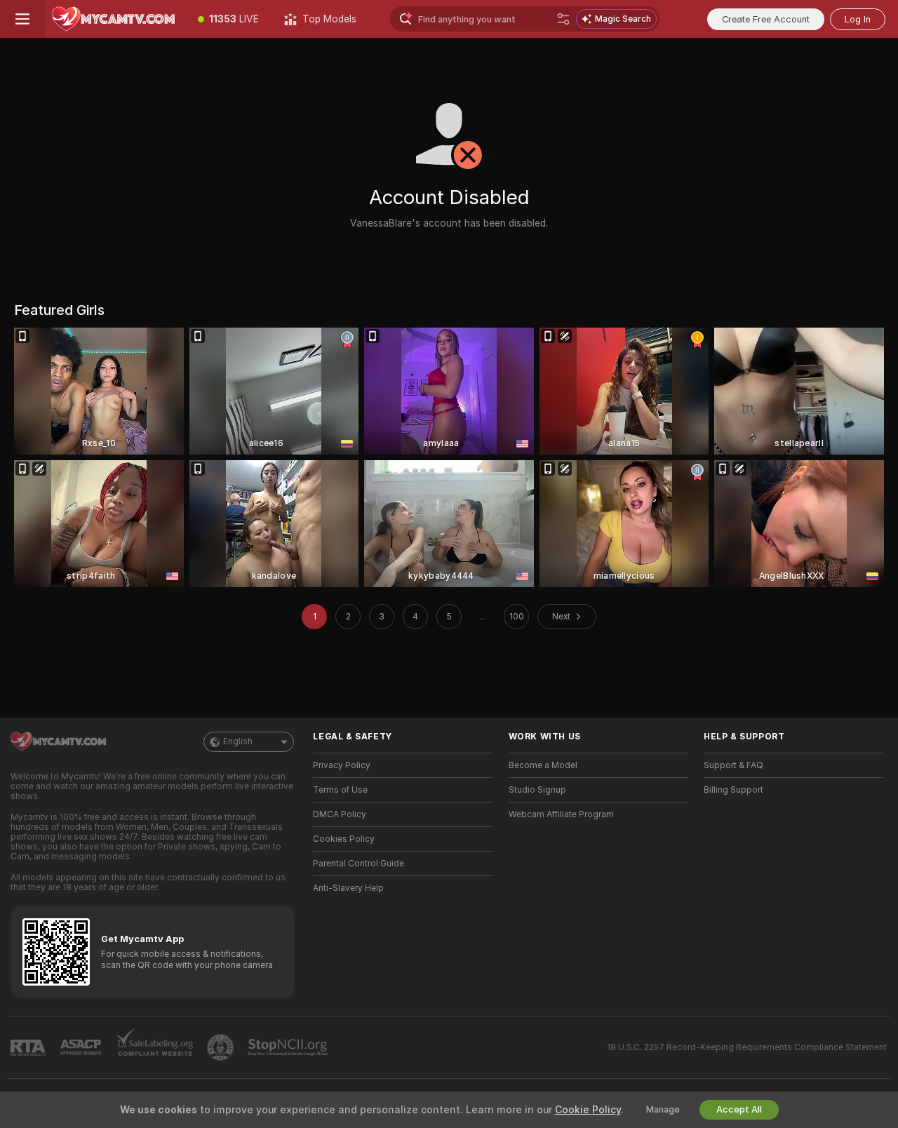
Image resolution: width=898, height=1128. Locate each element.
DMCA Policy (339, 814)
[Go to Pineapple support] (221, 1047)
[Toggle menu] (22, 19)
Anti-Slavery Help (348, 888)
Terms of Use (340, 790)
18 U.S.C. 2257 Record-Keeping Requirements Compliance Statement (747, 1047)
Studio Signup (537, 790)
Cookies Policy (344, 839)
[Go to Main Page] (115, 19)
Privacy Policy (341, 765)
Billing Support (733, 790)
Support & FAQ (733, 765)
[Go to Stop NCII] (289, 1047)
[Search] (563, 19)
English (238, 741)
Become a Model (543, 765)
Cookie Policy (588, 1109)
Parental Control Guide (358, 863)
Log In (858, 19)
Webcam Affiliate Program (561, 814)
